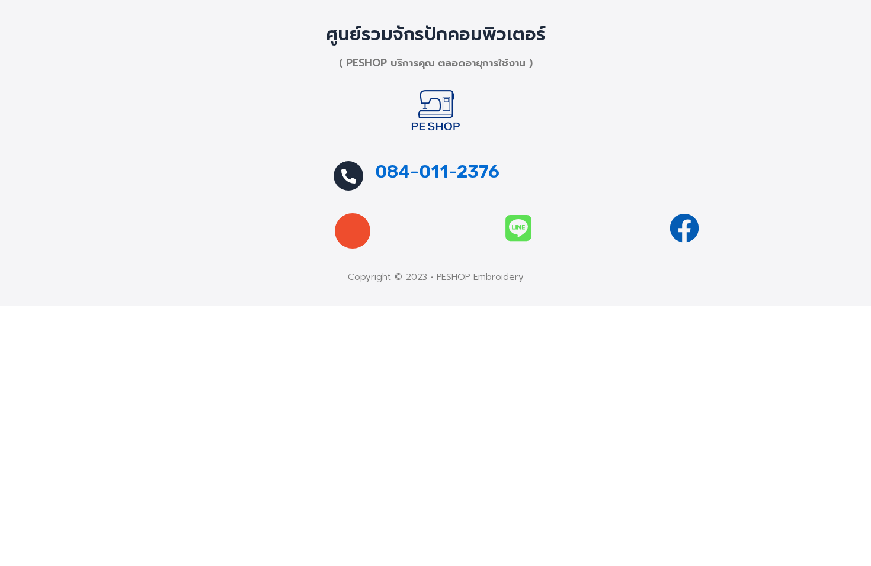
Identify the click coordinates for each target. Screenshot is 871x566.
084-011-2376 (437, 171)
